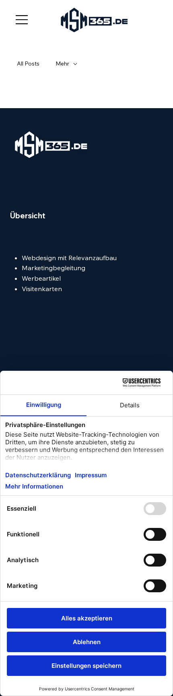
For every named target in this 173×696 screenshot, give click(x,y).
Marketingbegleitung (53, 268)
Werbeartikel (41, 278)
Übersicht (27, 215)
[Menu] (22, 20)
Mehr (62, 63)
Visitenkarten (42, 289)
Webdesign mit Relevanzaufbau (69, 258)
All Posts (28, 63)
